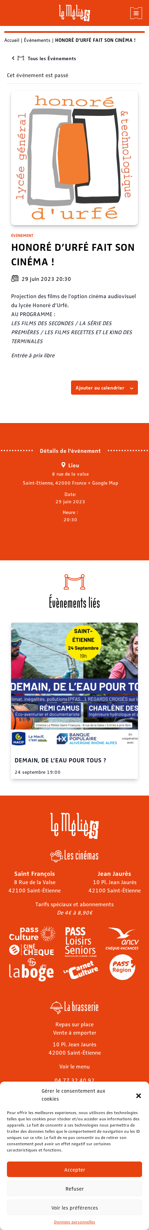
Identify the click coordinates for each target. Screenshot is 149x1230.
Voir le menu (74, 1066)
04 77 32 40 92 (74, 1080)
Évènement (22, 235)
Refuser (74, 1188)
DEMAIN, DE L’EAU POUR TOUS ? (60, 759)
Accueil (11, 40)
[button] (138, 1094)
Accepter (74, 1169)
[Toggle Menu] (136, 13)
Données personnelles (74, 1221)
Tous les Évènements (52, 58)
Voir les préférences (74, 1207)
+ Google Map (103, 482)
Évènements (37, 40)
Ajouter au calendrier (100, 387)
